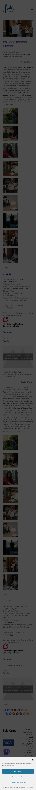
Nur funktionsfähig (18, 777)
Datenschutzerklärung (20, 787)
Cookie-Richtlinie (8, 787)
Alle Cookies (18, 771)
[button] (33, 760)
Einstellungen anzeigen (18, 782)
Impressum (30, 787)
